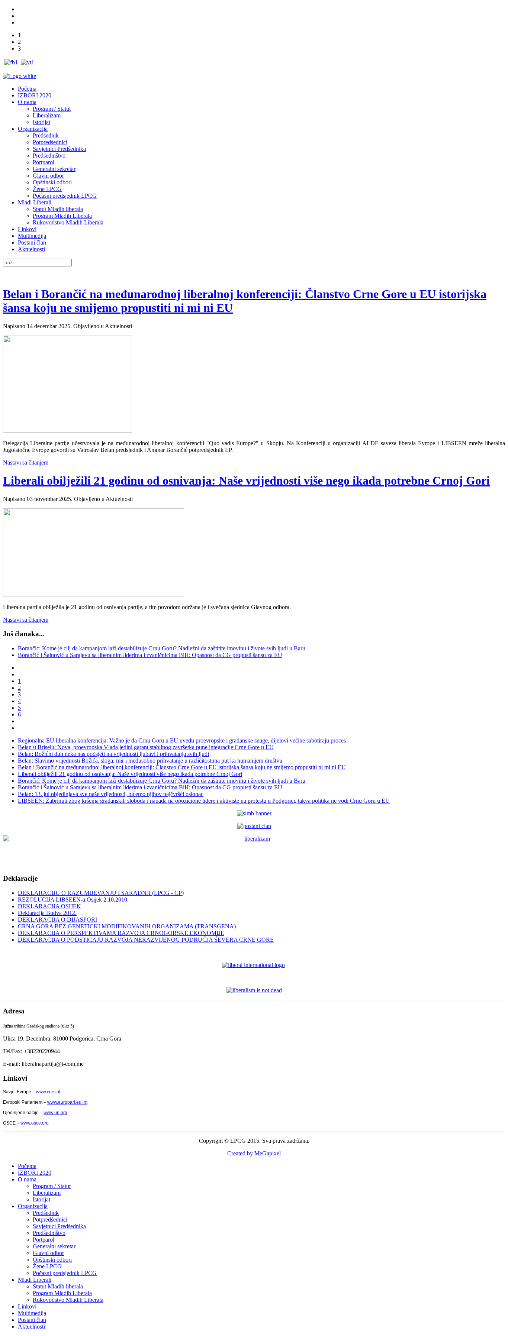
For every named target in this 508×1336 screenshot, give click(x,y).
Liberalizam (47, 115)
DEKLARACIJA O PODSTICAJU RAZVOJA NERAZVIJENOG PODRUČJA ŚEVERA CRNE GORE (146, 940)
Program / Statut (52, 109)
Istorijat (41, 122)
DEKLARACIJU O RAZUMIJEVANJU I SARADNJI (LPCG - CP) (101, 893)
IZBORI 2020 (34, 95)
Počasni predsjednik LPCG (65, 196)
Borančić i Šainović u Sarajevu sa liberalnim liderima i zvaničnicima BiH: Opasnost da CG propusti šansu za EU (150, 655)
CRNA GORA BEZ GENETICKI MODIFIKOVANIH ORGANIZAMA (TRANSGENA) (127, 926)
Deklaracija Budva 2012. (47, 913)
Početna (27, 88)
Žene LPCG (47, 189)
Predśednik (46, 135)
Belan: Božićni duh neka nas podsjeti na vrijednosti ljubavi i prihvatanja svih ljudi (113, 754)
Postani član (32, 242)
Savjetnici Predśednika (59, 149)
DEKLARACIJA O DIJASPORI (57, 919)
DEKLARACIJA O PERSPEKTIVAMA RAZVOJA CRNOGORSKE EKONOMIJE (121, 933)
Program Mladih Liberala (62, 216)
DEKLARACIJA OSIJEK (49, 906)
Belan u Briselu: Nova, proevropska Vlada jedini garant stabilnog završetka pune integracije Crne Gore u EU (146, 747)
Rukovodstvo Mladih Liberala (68, 222)
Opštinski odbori (52, 182)
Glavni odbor (48, 175)
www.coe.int (48, 1091)
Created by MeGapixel (254, 1153)
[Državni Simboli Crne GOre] (254, 813)
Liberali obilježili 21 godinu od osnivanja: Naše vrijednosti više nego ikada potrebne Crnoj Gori (246, 480)
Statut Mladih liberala (58, 209)
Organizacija (33, 129)
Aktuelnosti (31, 249)
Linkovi (27, 229)
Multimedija (32, 236)
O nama (27, 102)
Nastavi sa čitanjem (25, 462)
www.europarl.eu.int (67, 1102)
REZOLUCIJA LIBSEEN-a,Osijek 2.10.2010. (73, 899)
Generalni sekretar (54, 169)
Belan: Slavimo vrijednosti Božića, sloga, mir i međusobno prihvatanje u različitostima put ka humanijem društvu (150, 760)
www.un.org (55, 1112)
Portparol (43, 162)
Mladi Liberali (34, 202)
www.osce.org (34, 1123)
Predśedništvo (49, 155)
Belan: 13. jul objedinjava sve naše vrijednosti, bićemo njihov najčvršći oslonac (110, 794)
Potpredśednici (50, 142)
